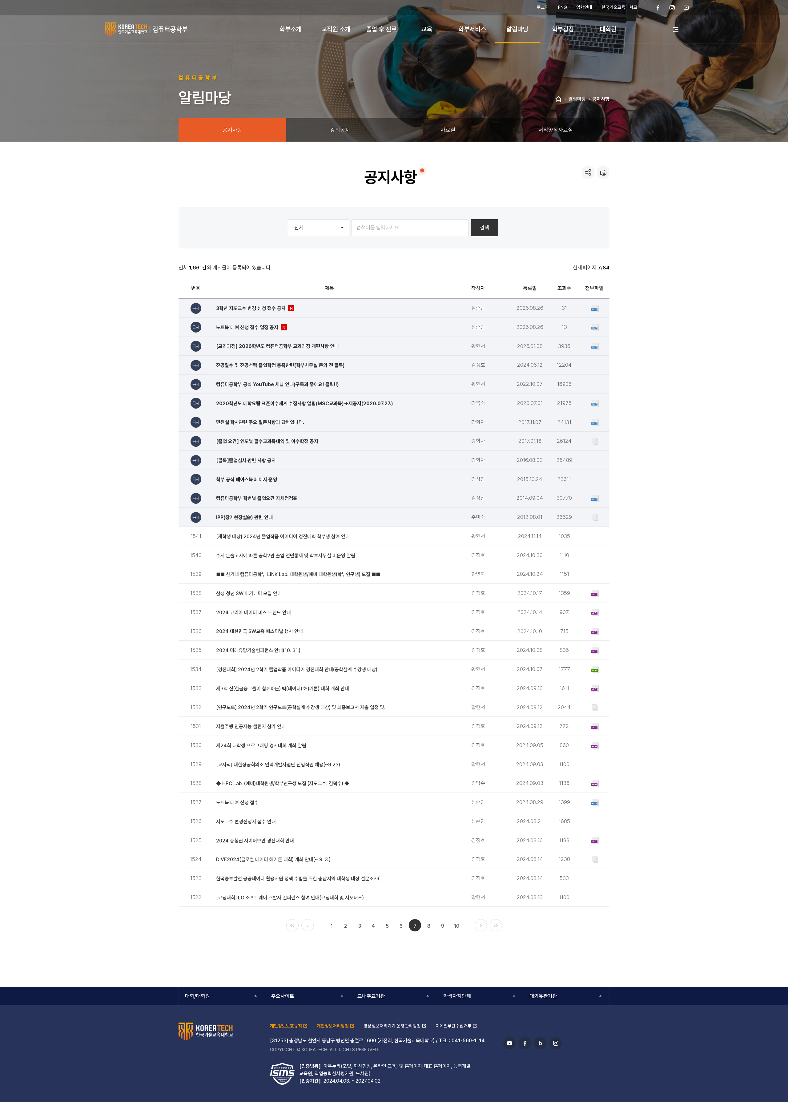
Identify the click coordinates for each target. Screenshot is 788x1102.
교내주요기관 (371, 996)
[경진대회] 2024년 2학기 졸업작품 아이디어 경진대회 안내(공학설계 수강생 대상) (296, 669)
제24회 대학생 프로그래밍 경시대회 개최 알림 (261, 746)
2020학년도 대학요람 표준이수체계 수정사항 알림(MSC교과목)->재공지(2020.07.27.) (304, 403)
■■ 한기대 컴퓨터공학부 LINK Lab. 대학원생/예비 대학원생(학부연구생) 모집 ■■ (298, 574)
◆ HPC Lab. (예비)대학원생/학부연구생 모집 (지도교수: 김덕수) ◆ (282, 783)
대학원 (608, 29)
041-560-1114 (468, 1040)
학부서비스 (472, 29)
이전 (307, 925)
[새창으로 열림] (658, 7)
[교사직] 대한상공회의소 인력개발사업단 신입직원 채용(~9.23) (278, 765)
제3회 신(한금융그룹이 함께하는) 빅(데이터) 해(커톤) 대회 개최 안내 (282, 689)
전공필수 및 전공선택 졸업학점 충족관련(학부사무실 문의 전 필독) (280, 365)
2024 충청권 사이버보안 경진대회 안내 (255, 841)
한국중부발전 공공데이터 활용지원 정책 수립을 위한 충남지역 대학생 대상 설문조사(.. (299, 879)
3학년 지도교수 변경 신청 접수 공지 (255, 308)
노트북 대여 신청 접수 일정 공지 (251, 327)
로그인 (543, 7)
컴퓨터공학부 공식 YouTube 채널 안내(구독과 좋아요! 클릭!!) (277, 384)
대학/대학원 (197, 996)
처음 (292, 925)
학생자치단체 (457, 996)
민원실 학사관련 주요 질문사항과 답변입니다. (260, 422)
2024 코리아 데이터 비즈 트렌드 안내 (253, 613)
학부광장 (563, 29)
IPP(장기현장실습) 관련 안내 (244, 517)
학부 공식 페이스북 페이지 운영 (246, 479)
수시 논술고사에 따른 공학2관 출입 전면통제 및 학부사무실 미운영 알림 (285, 556)
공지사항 (600, 99)
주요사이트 (282, 996)
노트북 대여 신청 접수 (237, 802)
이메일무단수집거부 (454, 1026)
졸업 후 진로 (381, 29)
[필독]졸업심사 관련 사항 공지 (246, 460)
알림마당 (517, 29)
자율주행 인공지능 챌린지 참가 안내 (251, 726)
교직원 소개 (336, 29)
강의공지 (340, 130)
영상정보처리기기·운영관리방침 (392, 1026)
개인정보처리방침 (333, 1026)
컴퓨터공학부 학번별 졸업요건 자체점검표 (256, 498)
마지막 (496, 925)
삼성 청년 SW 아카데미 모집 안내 (249, 593)
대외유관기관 (543, 996)
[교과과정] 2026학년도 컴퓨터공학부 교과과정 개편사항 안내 (277, 346)
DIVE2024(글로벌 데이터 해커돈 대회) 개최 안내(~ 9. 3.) (273, 859)
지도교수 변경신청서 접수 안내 (246, 822)
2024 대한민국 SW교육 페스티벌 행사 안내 (259, 631)
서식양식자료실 (555, 130)
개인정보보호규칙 (286, 1026)
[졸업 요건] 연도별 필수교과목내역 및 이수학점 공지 (267, 441)
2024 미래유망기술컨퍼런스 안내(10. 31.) (258, 650)
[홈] (558, 99)
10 (456, 926)
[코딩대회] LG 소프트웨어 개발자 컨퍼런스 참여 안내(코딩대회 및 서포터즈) (290, 898)
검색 (484, 227)
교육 (426, 29)
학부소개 (290, 29)
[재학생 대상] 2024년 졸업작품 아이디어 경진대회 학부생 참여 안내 (283, 536)
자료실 (447, 130)
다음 (481, 925)
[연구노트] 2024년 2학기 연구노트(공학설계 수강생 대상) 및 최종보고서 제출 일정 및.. (301, 707)
